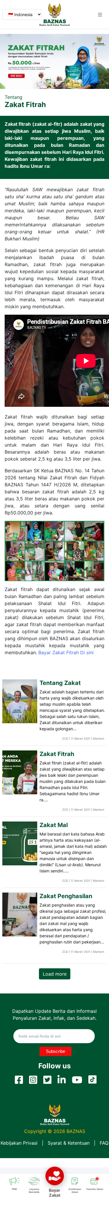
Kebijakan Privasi (19, 1143)
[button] (100, 14)
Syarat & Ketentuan (69, 1143)
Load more (55, 974)
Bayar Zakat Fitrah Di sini (66, 652)
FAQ (104, 1143)
